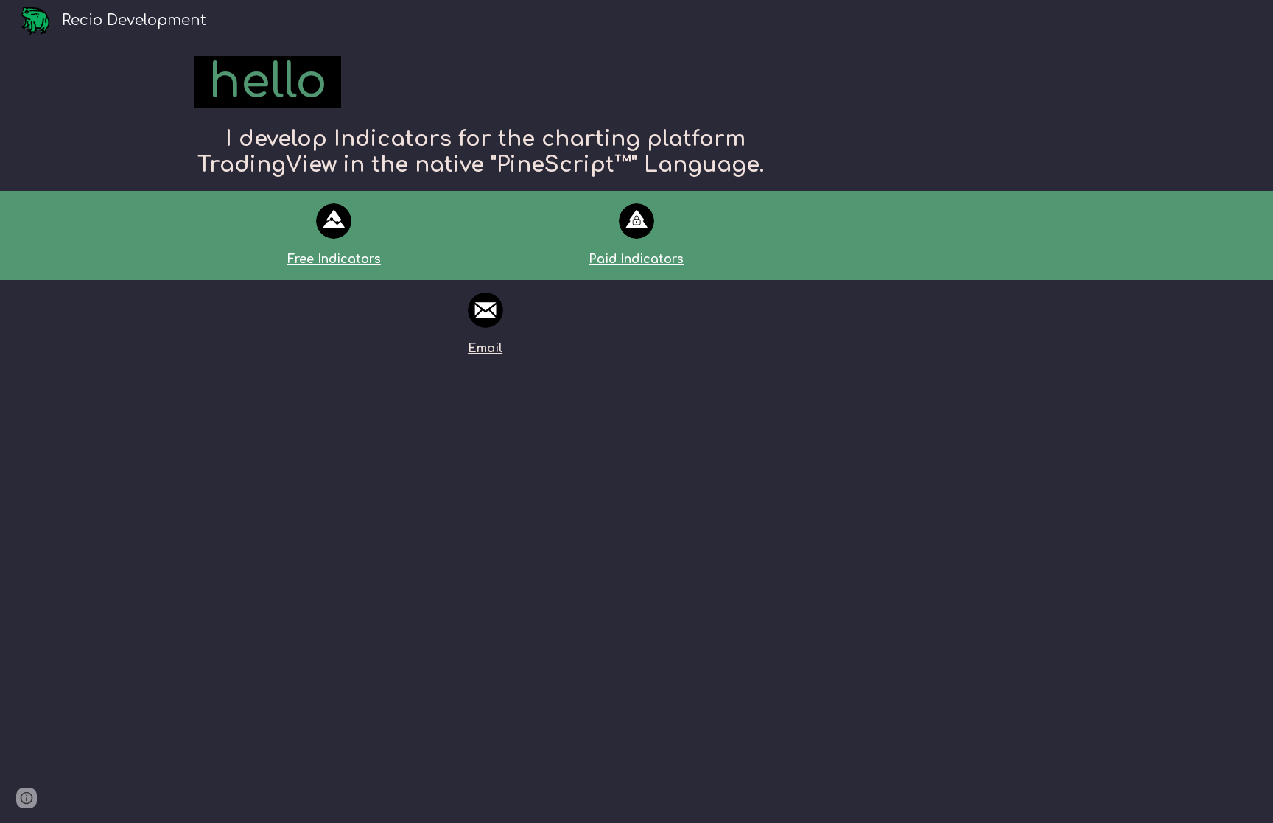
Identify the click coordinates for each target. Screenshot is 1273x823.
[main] (485, 83)
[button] (26, 798)
